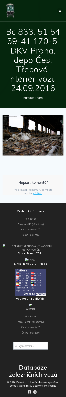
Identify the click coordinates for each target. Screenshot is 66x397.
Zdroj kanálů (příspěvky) (30, 224)
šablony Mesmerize (45, 385)
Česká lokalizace (31, 234)
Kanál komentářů (30, 229)
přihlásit (37, 193)
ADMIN (30, 309)
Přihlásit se (31, 218)
